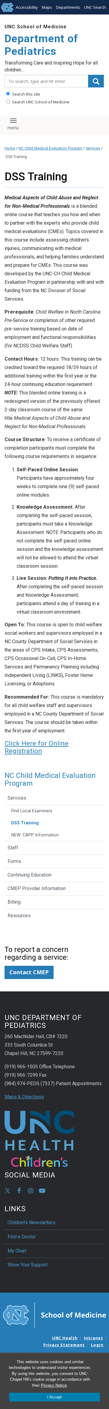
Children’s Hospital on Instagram (31, 1191)
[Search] (96, 81)
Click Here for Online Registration (36, 746)
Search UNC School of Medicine (40, 102)
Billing (14, 902)
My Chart (17, 1251)
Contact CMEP (29, 972)
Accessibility (27, 7)
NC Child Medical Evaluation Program (50, 148)
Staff (13, 848)
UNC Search (95, 7)
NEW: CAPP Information (35, 835)
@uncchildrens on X (8, 1191)
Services (93, 148)
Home (10, 148)
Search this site (25, 94)
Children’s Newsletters (31, 1222)
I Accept (54, 1397)
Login (97, 1344)
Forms (14, 861)
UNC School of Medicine (36, 27)
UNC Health (65, 1338)
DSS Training (25, 823)
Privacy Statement (64, 1344)
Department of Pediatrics (41, 45)
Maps (47, 7)
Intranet (93, 1338)
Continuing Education (29, 875)
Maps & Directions (24, 1097)
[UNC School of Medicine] (54, 1314)
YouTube (42, 1191)
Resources (19, 915)
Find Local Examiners (31, 810)
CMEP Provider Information (37, 888)
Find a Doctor (22, 1237)
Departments (68, 7)
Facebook (19, 1191)
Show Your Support (28, 1265)
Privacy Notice (54, 1385)
